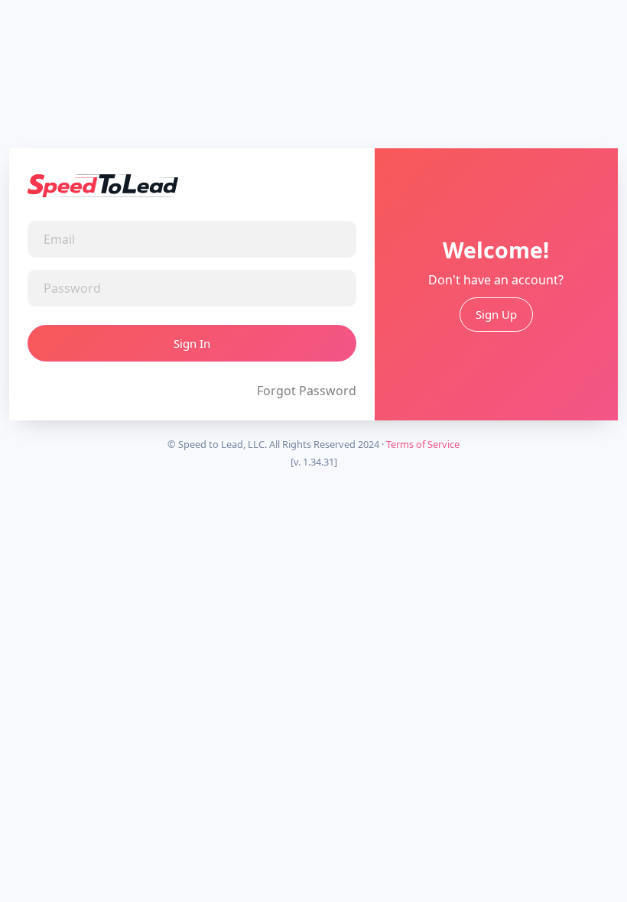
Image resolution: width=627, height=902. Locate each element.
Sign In (192, 343)
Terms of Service (423, 444)
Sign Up (496, 314)
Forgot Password (306, 390)
